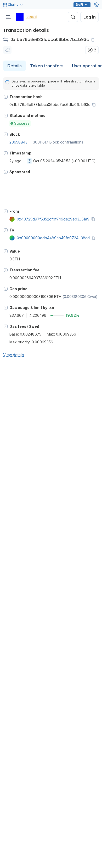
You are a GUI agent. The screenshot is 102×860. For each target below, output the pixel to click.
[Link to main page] (20, 17)
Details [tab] (14, 65)
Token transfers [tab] (47, 65)
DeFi (79, 5)
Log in (89, 17)
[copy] (93, 39)
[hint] (5, 96)
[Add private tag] (7, 50)
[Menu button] (8, 17)
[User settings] (96, 4)
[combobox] (29, 161)
